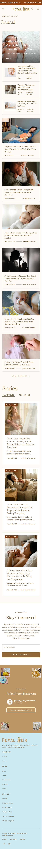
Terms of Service (8, 825)
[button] (3, 8)
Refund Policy (7, 817)
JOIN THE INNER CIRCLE (19, 664)
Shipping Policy (7, 812)
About (4, 798)
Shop (4, 780)
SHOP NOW (10, 2)
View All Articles (18, 378)
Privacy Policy (7, 821)
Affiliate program (8, 830)
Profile (4, 770)
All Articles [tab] (8, 397)
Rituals (4, 784)
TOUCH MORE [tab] (24, 397)
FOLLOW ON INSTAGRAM (18, 719)
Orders (4, 766)
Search (4, 808)
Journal (4, 793)
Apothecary (6, 789)
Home (4, 16)
